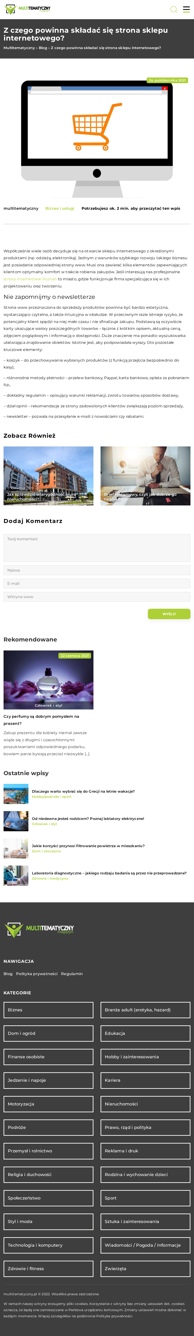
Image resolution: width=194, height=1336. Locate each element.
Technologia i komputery (35, 1245)
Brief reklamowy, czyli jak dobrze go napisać (140, 497)
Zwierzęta (115, 1268)
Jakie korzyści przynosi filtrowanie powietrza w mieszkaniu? (88, 846)
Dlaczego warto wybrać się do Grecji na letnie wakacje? (83, 791)
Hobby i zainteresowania (132, 1056)
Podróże (17, 1127)
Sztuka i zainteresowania (132, 1221)
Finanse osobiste (26, 1056)
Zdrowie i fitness (26, 1268)
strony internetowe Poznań (30, 279)
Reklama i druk (121, 1151)
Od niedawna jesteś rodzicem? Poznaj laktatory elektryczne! (88, 818)
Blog (8, 974)
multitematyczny (21, 208)
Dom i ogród (21, 1033)
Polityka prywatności (36, 974)
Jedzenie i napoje (27, 1080)
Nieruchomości (121, 1104)
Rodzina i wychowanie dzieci (136, 1174)
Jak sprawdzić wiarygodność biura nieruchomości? (41, 497)
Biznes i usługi (60, 208)
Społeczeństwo (24, 1198)
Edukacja (115, 1033)
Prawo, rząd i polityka (128, 1127)
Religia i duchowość (30, 1174)
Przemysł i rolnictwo (30, 1151)
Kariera (112, 1080)
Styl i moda (20, 1221)
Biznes (15, 1010)
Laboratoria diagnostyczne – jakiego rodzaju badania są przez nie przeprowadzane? (109, 873)
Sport (110, 1198)
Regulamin (72, 974)
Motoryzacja (21, 1104)
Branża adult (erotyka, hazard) (138, 1010)
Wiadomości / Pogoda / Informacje (143, 1245)
